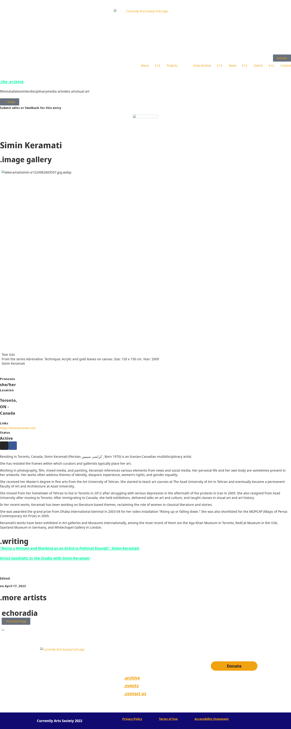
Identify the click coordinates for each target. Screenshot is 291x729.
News (232, 65)
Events (258, 65)
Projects (172, 65)
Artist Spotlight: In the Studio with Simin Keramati (45, 557)
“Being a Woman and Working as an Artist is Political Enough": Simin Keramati (69, 548)
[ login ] (249, 696)
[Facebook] (12, 445)
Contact (286, 65)
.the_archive (12, 81)
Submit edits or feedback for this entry (30, 108)
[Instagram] (4, 445)
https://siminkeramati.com (18, 428)
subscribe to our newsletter (156, 644)
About (145, 65)
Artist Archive (202, 65)
